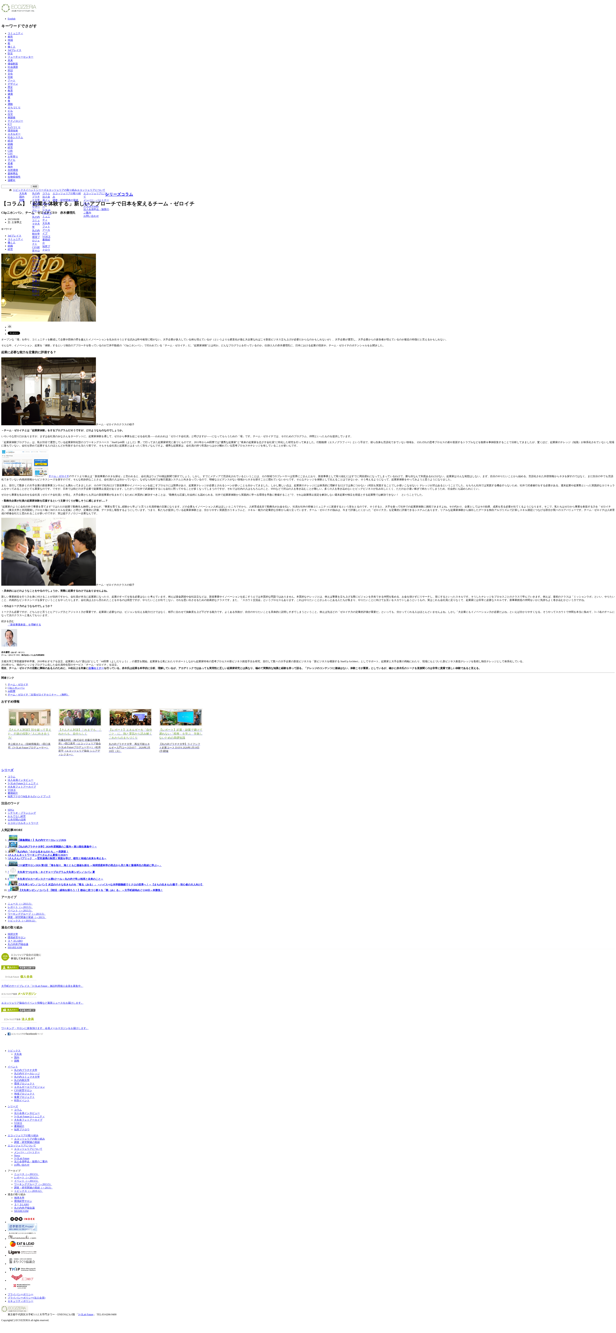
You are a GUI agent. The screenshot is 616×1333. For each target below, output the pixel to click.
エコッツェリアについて (91, 190)
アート (11, 80)
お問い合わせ (91, 216)
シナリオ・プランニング (22, 813)
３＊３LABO (15, 941)
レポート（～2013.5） (20, 907)
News (86, 203)
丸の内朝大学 (36, 232)
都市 (10, 36)
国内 (21, 196)
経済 (10, 140)
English (11, 18)
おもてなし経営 (17, 816)
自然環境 (13, 170)
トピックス (19, 190)
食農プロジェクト (36, 284)
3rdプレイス (14, 50)
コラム (46, 193)
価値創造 (13, 63)
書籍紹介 (46, 241)
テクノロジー (15, 121)
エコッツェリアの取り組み (61, 190)
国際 (21, 200)
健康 (10, 94)
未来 (10, 60)
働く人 (11, 46)
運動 (10, 104)
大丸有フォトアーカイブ (46, 228)
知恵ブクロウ (46, 248)
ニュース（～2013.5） (20, 903)
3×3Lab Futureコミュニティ (46, 215)
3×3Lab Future (91, 206)
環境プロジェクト (36, 240)
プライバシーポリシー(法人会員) (26, 1297)
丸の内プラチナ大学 (36, 196)
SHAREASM (15, 947)
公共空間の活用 (17, 819)
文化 (10, 73)
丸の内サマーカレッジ (36, 208)
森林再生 (13, 173)
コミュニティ (15, 33)
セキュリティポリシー (20, 1301)
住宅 (10, 114)
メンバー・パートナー (96, 200)
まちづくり (14, 107)
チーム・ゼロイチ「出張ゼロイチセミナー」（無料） (38, 694)
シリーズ (41, 190)
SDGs (11, 810)
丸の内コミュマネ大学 (36, 222)
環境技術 (13, 130)
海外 (10, 166)
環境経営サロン (17, 937)
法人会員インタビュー (46, 201)
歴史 (10, 87)
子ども (11, 160)
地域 (10, 40)
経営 (10, 147)
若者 (10, 163)
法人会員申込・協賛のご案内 (96, 211)
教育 (10, 90)
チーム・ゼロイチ (59, 476)
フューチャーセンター (20, 57)
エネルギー (14, 134)
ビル (10, 110)
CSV (10, 153)
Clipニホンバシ (16, 687)
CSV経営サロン (36, 250)
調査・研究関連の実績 (65, 200)
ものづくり (14, 127)
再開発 (11, 117)
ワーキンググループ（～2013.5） (27, 914)
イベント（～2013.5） (20, 910)
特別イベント (36, 293)
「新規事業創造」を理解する (24, 624)
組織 (10, 144)
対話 (10, 70)
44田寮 (11, 691)
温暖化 (11, 180)
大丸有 (23, 193)
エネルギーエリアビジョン (36, 262)
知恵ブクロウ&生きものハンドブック (29, 796)
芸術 (10, 77)
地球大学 (13, 934)
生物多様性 (14, 176)
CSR (10, 150)
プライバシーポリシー (20, 1294)
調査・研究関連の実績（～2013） (27, 917)
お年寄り (13, 156)
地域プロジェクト (36, 274)
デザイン (13, 84)
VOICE (46, 236)
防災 (10, 53)
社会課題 (13, 67)
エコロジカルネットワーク (23, 823)
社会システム (15, 137)
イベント (31, 190)
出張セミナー (96, 668)
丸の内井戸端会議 (18, 944)
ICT (10, 124)
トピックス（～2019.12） (22, 920)
